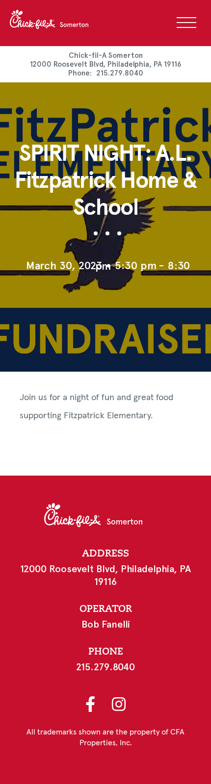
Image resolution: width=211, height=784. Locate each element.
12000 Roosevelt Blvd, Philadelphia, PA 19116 (106, 64)
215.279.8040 (119, 73)
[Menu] (186, 22)
